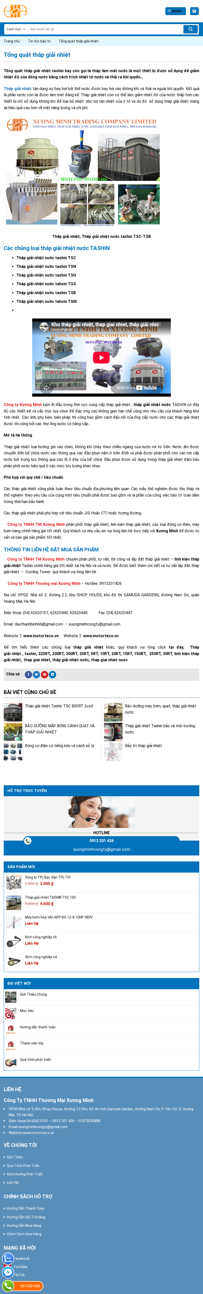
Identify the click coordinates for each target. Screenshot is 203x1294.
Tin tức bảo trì (39, 41)
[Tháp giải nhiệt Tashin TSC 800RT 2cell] (13, 712)
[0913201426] (8, 1286)
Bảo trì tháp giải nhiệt (143, 745)
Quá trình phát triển (35, 1060)
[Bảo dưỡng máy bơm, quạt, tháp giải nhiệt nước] (113, 712)
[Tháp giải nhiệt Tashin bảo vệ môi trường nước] (113, 732)
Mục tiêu (27, 1010)
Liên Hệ (13, 1183)
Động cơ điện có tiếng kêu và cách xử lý (59, 745)
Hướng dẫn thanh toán (38, 1027)
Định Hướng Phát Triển (25, 1174)
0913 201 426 (101, 840)
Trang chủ (12, 41)
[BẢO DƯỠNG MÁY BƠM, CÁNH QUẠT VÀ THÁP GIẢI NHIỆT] (13, 732)
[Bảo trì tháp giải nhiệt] (113, 752)
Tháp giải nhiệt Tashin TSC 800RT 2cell (59, 706)
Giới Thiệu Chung (33, 994)
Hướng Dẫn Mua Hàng (24, 1226)
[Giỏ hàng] (194, 11)
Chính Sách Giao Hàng (24, 1234)
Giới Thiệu (15, 1157)
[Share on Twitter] (36, 674)
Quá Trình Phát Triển (23, 1166)
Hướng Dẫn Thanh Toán (26, 1208)
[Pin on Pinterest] (44, 674)
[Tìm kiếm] (190, 29)
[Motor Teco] (26, 11)
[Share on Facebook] (28, 674)
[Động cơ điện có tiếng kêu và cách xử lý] (13, 752)
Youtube (20, 1266)
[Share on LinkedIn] (52, 674)
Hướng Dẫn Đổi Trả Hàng (26, 1217)
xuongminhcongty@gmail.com (101, 849)
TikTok (19, 1275)
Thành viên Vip (31, 1043)
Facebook (22, 1258)
